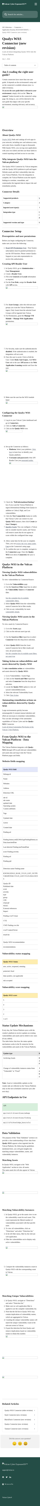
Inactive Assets (11, 527)
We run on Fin (9, 1484)
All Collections (7, 27)
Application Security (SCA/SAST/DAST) (15, 30)
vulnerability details (12, 612)
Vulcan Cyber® (7, 1497)
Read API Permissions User (16, 248)
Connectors (17, 27)
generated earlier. (27, 460)
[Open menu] (36, 4)
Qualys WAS (6, 139)
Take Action (14, 695)
